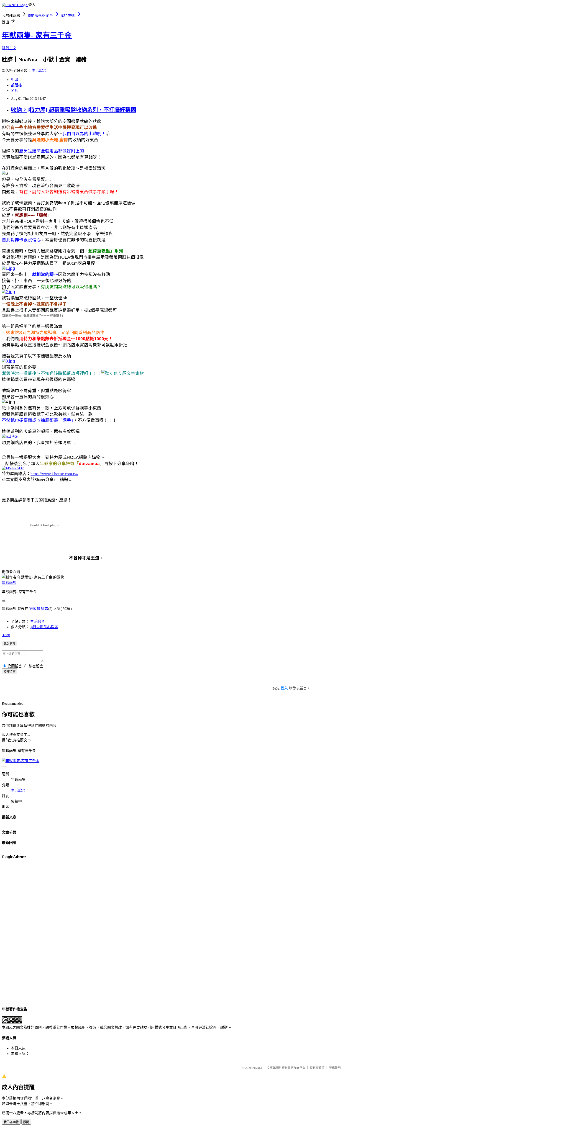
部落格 (16, 85)
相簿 (14, 80)
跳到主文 (9, 48)
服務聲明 (335, 1067)
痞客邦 (34, 609)
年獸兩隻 (9, 583)
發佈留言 (9, 671)
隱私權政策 (317, 1067)
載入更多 (9, 643)
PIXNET (257, 1067)
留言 (44, 609)
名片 (14, 91)
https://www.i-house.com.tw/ (54, 473)
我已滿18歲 (11, 1122)
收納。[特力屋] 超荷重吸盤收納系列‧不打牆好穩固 (73, 110)
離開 (26, 1122)
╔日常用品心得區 (44, 627)
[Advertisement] (20, 932)
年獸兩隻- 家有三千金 (37, 35)
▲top (6, 635)
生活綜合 (39, 70)
